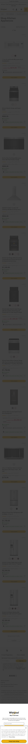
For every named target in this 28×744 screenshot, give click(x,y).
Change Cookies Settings (14, 741)
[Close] (25, 728)
